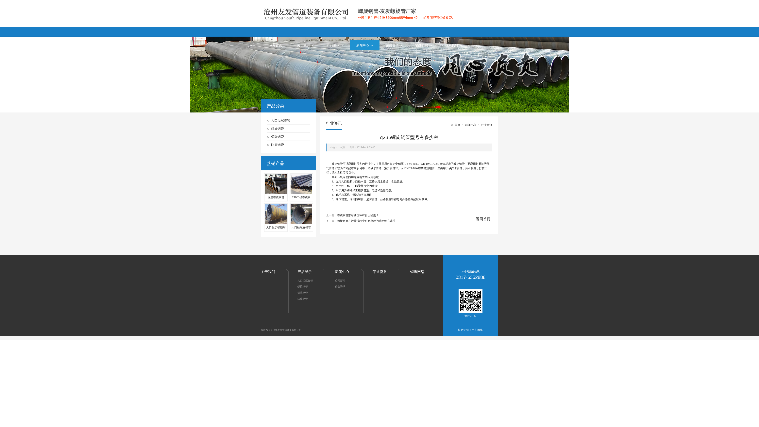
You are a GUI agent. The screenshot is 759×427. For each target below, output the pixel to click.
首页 (457, 125)
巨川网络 (477, 330)
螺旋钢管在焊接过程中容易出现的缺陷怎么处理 (366, 221)
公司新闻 (340, 280)
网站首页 (275, 45)
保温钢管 (277, 136)
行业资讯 (486, 125)
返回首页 (483, 218)
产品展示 (333, 45)
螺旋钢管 (277, 128)
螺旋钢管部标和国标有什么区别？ (358, 215)
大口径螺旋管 (280, 120)
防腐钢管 (277, 145)
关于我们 (303, 45)
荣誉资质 (392, 45)
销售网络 (422, 45)
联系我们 (451, 45)
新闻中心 (362, 45)
